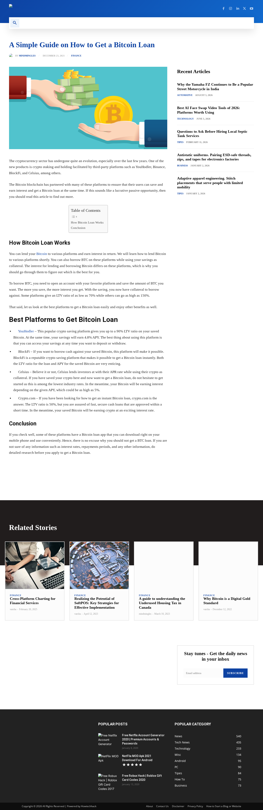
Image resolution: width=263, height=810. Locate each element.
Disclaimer (178, 806)
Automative (185, 95)
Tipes (180, 142)
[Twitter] (244, 8)
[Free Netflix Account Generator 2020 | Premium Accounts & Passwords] (108, 740)
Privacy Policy (195, 806)
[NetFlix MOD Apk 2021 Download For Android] (108, 761)
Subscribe (235, 673)
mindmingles (27, 56)
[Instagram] (230, 8)
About (149, 806)
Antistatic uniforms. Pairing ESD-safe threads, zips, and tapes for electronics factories (214, 157)
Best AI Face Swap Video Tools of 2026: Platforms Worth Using (208, 110)
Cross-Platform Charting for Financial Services (32, 601)
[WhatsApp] (66, 465)
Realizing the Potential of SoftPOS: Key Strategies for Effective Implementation (96, 603)
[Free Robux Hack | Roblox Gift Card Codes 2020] (108, 782)
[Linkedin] (237, 8)
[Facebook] (223, 8)
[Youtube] (251, 8)
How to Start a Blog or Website (223, 806)
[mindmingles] (12, 56)
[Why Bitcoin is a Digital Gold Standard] (228, 565)
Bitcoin (41, 254)
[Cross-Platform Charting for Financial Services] (34, 565)
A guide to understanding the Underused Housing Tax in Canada (162, 603)
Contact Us (162, 806)
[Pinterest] (56, 465)
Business (182, 165)
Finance (76, 56)
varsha (13, 609)
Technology (185, 119)
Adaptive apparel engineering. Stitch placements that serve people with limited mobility (210, 182)
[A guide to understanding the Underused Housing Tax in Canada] (163, 565)
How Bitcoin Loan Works (87, 222)
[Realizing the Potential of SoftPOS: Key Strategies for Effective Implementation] (99, 565)
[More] (75, 465)
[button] (14, 23)
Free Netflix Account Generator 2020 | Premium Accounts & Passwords (143, 739)
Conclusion (78, 227)
